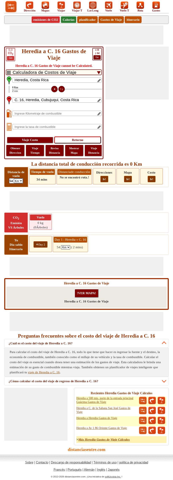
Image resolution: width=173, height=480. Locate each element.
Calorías (68, 19)
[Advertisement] (86, 34)
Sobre (29, 462)
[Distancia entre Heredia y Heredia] (143, 420)
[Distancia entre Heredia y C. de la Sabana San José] (143, 410)
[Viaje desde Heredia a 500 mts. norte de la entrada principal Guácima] (161, 400)
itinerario (133, 19)
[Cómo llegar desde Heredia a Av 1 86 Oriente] (152, 430)
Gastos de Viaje (111, 19)
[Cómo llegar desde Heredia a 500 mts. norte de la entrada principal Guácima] (152, 400)
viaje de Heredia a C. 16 (44, 372)
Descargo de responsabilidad (71, 462)
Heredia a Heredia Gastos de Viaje (96, 418)
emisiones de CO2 (45, 19)
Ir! (104, 179)
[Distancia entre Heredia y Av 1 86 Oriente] (143, 430)
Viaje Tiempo (35, 150)
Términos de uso (105, 462)
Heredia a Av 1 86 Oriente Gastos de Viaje (101, 428)
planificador (87, 19)
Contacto (42, 462)
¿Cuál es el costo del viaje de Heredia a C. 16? (41, 343)
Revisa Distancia (54, 150)
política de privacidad (133, 462)
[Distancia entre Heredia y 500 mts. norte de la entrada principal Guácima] (143, 400)
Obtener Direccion (15, 150)
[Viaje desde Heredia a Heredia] (161, 420)
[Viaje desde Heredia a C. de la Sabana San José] (161, 410)
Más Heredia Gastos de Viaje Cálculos (104, 439)
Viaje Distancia (93, 150)
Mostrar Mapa (74, 150)
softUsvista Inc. (113, 476)
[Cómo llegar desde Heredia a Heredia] (152, 420)
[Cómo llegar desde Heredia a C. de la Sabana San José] (152, 410)
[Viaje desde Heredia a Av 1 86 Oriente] (161, 430)
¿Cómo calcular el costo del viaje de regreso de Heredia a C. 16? (53, 381)
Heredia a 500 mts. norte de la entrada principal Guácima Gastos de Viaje (104, 400)
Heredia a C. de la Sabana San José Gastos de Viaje (103, 410)
